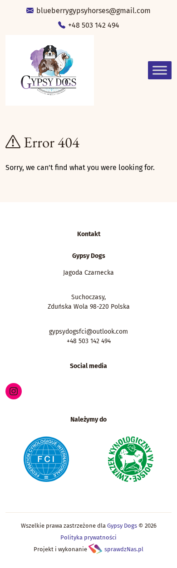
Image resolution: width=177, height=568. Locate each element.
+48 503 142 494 (92, 25)
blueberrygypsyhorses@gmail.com (92, 10)
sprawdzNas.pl (123, 549)
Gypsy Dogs (122, 525)
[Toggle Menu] (159, 70)
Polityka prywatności (88, 537)
